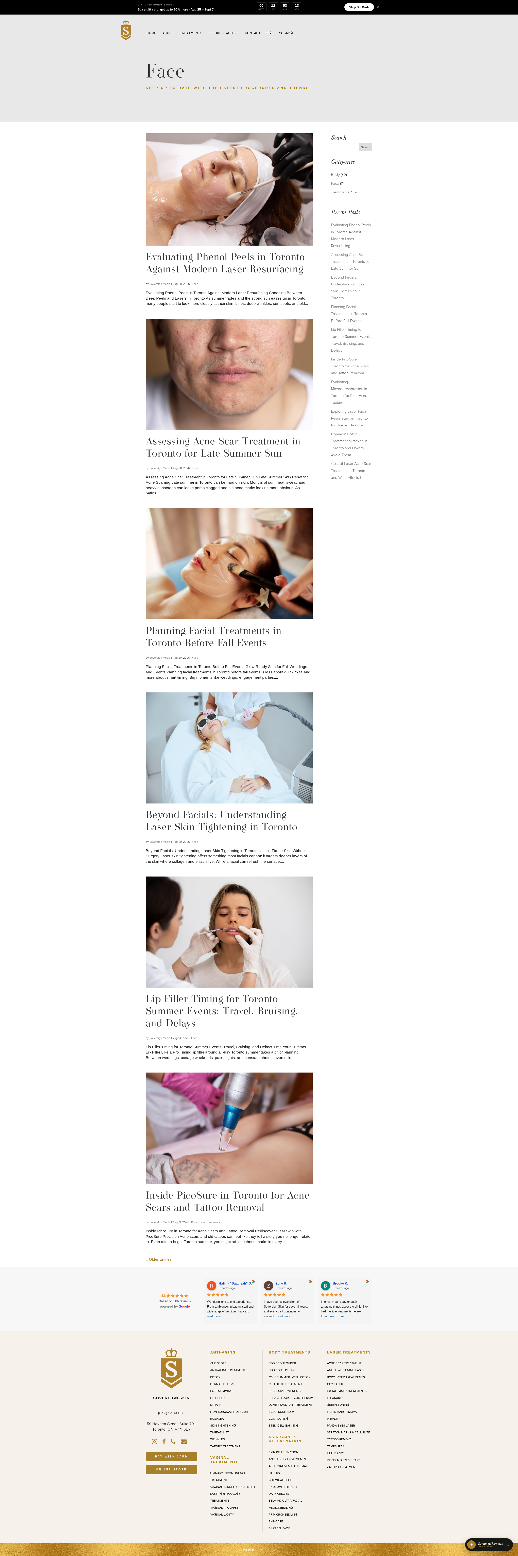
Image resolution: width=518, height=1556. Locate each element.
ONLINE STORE (171, 1469)
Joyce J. (225, 1283)
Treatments (213, 1222)
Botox (215, 1377)
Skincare (276, 1521)
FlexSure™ (335, 1398)
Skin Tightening (223, 1425)
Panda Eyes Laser (341, 1425)
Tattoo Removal (340, 1439)
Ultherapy (335, 1453)
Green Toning (338, 1404)
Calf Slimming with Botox (289, 1377)
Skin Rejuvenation (283, 1452)
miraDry (333, 1418)
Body (194, 1222)
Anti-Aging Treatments (228, 1370)
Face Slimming (221, 1391)
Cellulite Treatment (285, 1384)
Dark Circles (279, 1493)
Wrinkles (217, 1439)
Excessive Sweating (285, 1391)
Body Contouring (283, 1363)
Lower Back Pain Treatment (291, 1404)
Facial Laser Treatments (347, 1391)
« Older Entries (159, 1259)
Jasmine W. (341, 1283)
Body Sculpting (281, 1370)
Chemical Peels (281, 1480)
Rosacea (217, 1418)
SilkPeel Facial (280, 1528)
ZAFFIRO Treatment (225, 1446)
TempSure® (335, 1446)
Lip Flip (215, 1404)
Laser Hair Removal (342, 1412)
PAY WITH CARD (171, 1456)
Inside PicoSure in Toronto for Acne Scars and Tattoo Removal (350, 366)
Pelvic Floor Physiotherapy (291, 1398)
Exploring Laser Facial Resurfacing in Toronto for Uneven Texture (349, 418)
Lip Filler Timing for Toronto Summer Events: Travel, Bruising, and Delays (222, 1011)
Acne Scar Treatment (344, 1363)
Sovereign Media (160, 284)
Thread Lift (219, 1432)
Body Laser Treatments (346, 1377)
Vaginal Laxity (222, 1514)
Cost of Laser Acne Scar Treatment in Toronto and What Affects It (351, 470)
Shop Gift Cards (359, 7)
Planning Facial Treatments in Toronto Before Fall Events (349, 313)
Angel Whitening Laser (345, 1370)
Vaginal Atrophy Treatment (232, 1487)
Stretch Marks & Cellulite (348, 1432)
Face (195, 284)
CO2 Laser (335, 1384)
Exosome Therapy (283, 1487)
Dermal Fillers (222, 1384)
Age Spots (218, 1363)
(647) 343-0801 (171, 1413)
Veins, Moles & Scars (343, 1460)
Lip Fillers (218, 1398)
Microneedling (281, 1507)
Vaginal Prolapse (224, 1507)
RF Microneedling (283, 1514)
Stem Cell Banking (283, 1425)
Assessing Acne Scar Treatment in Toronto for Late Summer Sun (351, 261)
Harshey (282, 1283)
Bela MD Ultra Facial (285, 1500)
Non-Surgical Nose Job (229, 1412)
